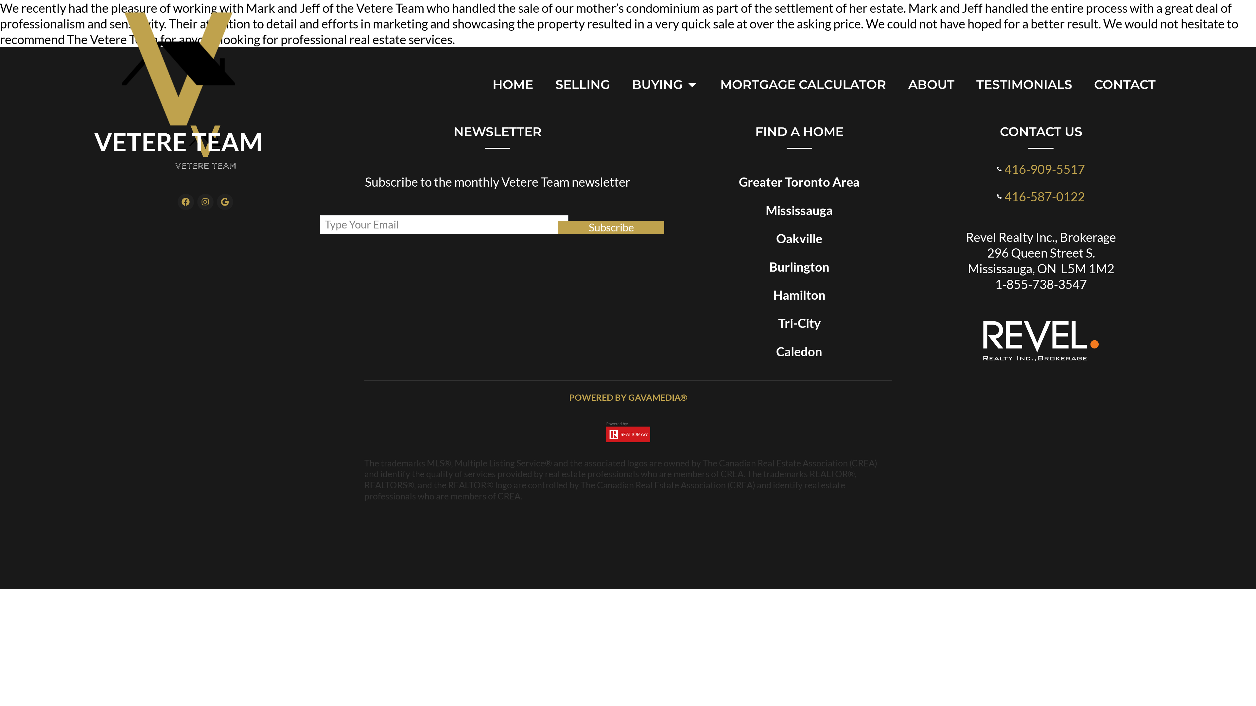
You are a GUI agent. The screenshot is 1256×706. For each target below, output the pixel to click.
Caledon (799, 351)
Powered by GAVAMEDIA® (628, 397)
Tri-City (799, 322)
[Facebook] (186, 202)
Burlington (799, 266)
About (931, 84)
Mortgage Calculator (803, 84)
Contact (1125, 84)
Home (513, 84)
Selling (582, 84)
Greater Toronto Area (799, 181)
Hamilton (799, 294)
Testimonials (1024, 84)
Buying (657, 84)
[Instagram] (205, 202)
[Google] (225, 202)
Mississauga (799, 210)
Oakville (799, 238)
